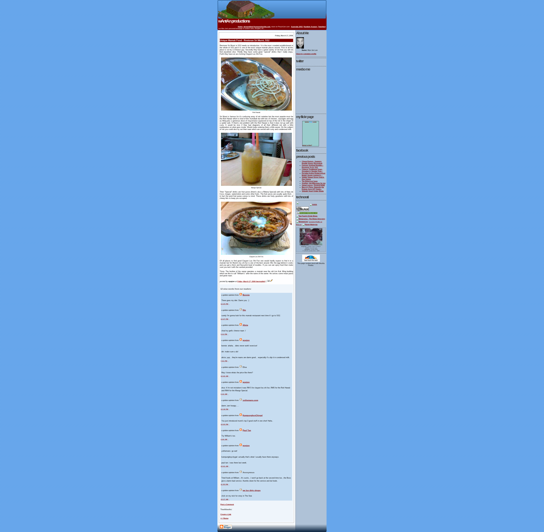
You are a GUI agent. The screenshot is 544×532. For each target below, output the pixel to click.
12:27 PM (224, 319)
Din (244, 310)
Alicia (245, 325)
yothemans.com (250, 400)
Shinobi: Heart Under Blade (313, 191)
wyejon (246, 340)
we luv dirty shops (252, 490)
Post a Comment (227, 504)
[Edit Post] (271, 281)
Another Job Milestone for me (314, 183)
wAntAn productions (234, 21)
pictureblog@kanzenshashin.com (257, 27)
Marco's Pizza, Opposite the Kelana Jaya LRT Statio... (313, 188)
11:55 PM (224, 484)
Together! (322, 27)
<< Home (224, 518)
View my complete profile (306, 54)
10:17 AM (224, 499)
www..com (310, 122)
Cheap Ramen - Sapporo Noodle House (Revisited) (312, 162)
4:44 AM (224, 439)
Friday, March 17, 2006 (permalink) (251, 281)
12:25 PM (224, 304)
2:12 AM (224, 394)
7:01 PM (224, 361)
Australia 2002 (297, 27)
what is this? (307, 145)
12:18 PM (224, 409)
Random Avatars (310, 27)
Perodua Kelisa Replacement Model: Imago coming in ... (313, 174)
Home (240, 27)
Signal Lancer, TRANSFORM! (313, 185)
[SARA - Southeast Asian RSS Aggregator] (313, 205)
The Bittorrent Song (309, 181)
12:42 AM (224, 376)
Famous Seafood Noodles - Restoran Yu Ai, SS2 (312, 166)
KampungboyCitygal (253, 415)
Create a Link (225, 514)
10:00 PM (224, 424)
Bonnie (246, 295)
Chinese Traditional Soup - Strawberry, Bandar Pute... (312, 170)
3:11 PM (224, 334)
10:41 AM (224, 466)
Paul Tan (247, 430)
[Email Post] (268, 281)
